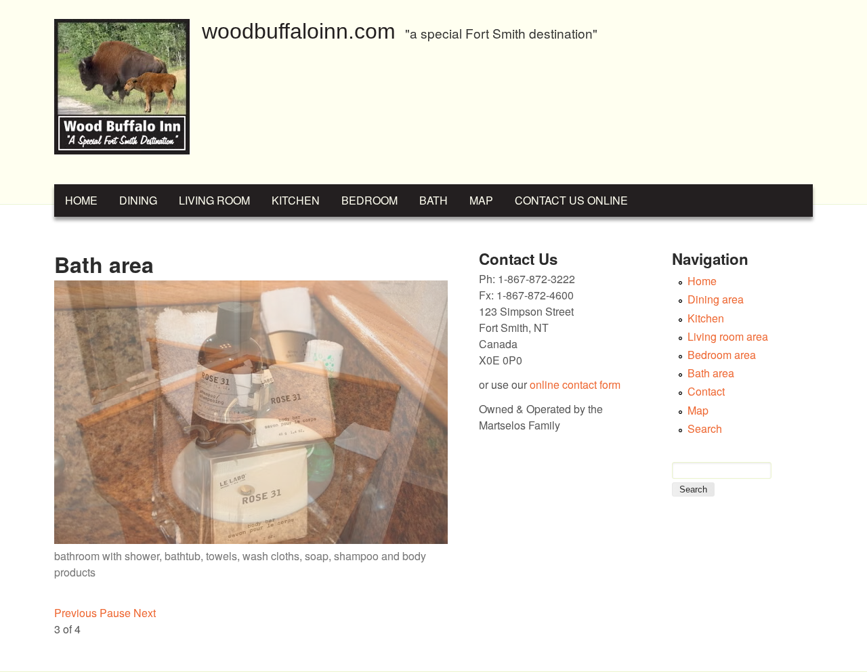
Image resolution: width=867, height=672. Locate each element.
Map (481, 200)
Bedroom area (722, 354)
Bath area (711, 373)
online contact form (575, 384)
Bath (433, 200)
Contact (706, 391)
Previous (75, 613)
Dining (138, 200)
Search (705, 428)
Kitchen (296, 200)
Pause (115, 613)
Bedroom (369, 200)
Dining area (716, 299)
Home (81, 200)
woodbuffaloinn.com (299, 31)
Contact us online (571, 200)
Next (144, 613)
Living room (214, 200)
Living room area (728, 336)
